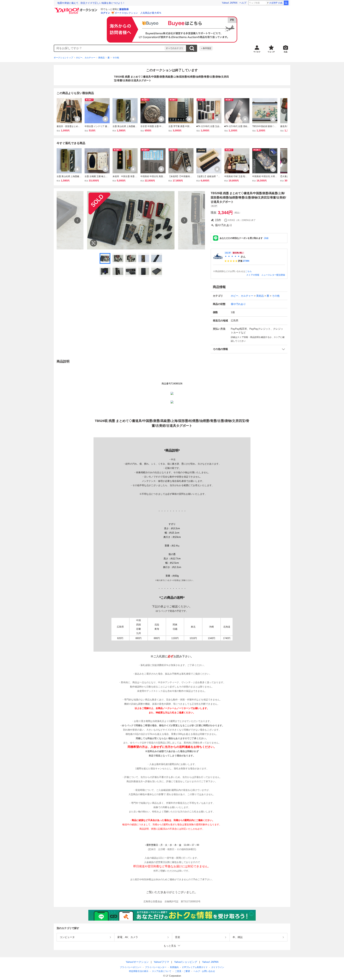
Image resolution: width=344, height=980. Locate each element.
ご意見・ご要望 (182, 971)
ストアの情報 (252, 275)
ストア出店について (161, 971)
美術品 (101, 57)
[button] (249, 349)
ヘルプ (242, 2)
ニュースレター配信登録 (273, 275)
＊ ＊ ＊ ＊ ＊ (232, 256)
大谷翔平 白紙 (276, 3)
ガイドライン (217, 967)
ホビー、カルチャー (85, 57)
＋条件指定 (206, 48)
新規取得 (124, 9)
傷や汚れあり (238, 304)
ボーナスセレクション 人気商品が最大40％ (138, 12)
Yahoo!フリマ (161, 961)
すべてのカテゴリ (174, 48)
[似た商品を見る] (93, 243)
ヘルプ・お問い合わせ (204, 971)
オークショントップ (63, 57)
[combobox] (109, 48)
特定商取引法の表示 (138, 971)
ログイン (105, 12)
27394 (246, 261)
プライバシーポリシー (130, 967)
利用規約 (174, 967)
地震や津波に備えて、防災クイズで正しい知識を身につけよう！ (91, 3)
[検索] (286, 3)
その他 (116, 57)
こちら (248, 271)
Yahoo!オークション (137, 961)
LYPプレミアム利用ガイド (195, 967)
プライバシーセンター (155, 967)
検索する (191, 48)
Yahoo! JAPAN (229, 2)
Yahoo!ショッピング (185, 961)
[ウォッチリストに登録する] (77, 119)
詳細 (266, 238)
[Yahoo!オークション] (76, 9)
